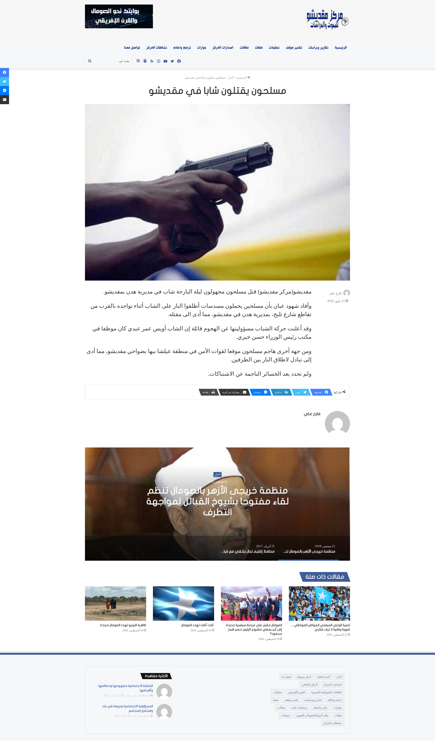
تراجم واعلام (182, 47)
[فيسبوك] (4, 72)
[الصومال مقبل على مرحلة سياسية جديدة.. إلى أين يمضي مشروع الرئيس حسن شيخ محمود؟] (251, 603)
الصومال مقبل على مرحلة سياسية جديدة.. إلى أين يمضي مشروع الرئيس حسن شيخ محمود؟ (253, 629)
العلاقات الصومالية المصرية (326, 692)
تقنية (275, 700)
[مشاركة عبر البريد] (4, 99)
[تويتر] (4, 81)
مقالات (244, 47)
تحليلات (274, 47)
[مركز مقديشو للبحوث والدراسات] (327, 20)
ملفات (259, 47)
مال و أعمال (320, 707)
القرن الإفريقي (296, 692)
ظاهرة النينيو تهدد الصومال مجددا (123, 625)
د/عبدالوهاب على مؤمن (138, 695)
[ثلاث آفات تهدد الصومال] (183, 603)
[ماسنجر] (4, 90)
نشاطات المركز (156, 47)
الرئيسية (341, 47)
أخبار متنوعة (304, 676)
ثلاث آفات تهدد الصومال (197, 625)
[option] (217, 504)
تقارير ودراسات (318, 47)
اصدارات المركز (223, 47)
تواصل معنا (132, 47)
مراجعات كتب (299, 707)
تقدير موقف (294, 47)
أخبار (231, 77)
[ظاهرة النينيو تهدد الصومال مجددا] (115, 603)
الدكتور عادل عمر (141, 715)
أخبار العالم (323, 676)
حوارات (201, 47)
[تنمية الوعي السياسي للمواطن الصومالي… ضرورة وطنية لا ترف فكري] (319, 603)
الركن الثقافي (309, 684)
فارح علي (335, 293)
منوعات (285, 715)
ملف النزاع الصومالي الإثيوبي (312, 715)
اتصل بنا (286, 676)
